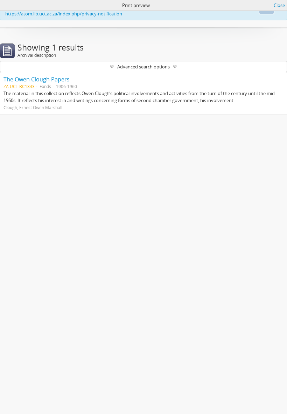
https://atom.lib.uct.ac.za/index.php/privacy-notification (63, 14)
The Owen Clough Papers (37, 79)
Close (279, 5)
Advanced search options (143, 67)
